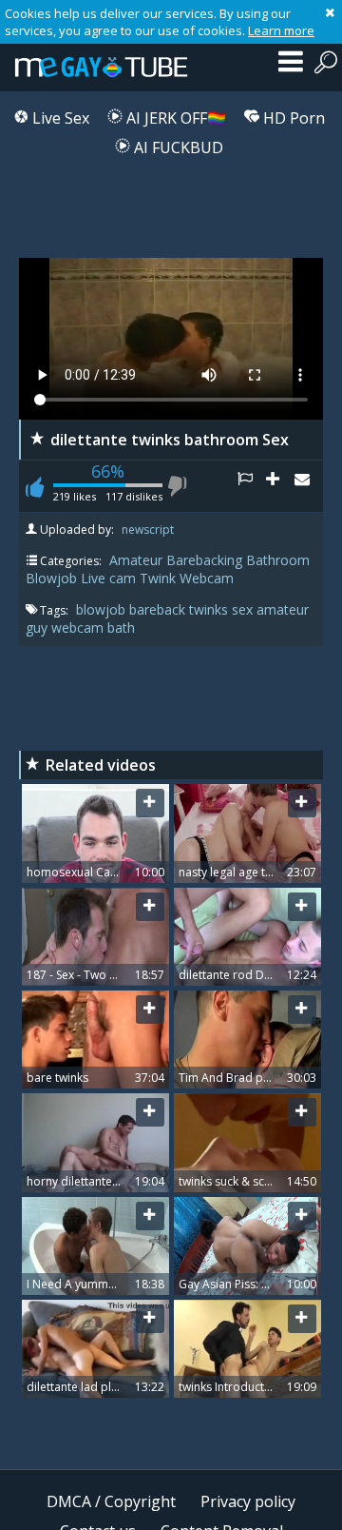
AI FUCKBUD (176, 147)
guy (38, 627)
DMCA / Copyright (111, 1501)
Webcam (207, 578)
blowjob (102, 609)
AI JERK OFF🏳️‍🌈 (174, 118)
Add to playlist (280, 486)
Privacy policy (247, 1501)
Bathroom (278, 560)
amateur (282, 609)
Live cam (108, 578)
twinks (210, 609)
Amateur (135, 560)
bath (121, 627)
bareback (159, 609)
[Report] (252, 486)
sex (244, 609)
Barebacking (204, 560)
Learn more (281, 30)
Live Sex (58, 118)
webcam (79, 627)
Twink (158, 578)
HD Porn (292, 118)
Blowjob (51, 578)
